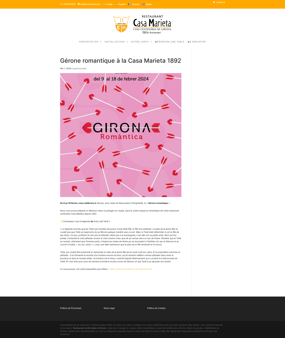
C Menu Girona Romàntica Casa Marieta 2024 (130, 269)
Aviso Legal (109, 308)
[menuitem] (108, 4)
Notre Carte (140, 42)
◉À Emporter (197, 42)
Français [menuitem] (135, 4)
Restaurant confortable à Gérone (89, 328)
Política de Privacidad (70, 308)
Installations (115, 42)
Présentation (88, 42)
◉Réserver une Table (169, 42)
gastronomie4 (80, 68)
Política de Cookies (156, 308)
